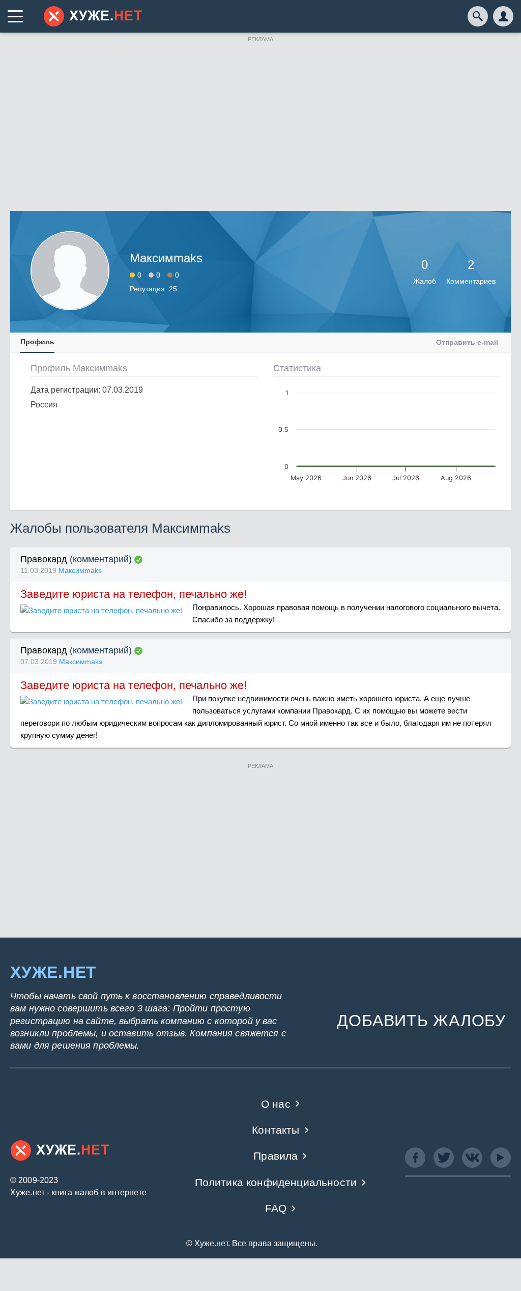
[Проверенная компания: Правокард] (138, 560)
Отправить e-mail (467, 342)
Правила (275, 1156)
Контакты (275, 1130)
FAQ (276, 1208)
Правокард (43, 559)
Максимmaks (80, 570)
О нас (276, 1104)
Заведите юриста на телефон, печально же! (133, 594)
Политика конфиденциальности (276, 1182)
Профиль (37, 342)
